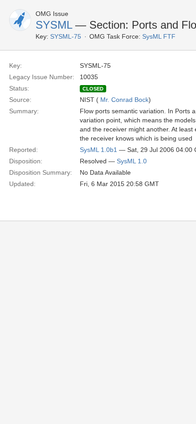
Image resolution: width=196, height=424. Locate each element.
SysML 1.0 (132, 161)
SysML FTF (158, 36)
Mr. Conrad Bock (124, 99)
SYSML (54, 25)
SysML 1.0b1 (98, 149)
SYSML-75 (65, 36)
